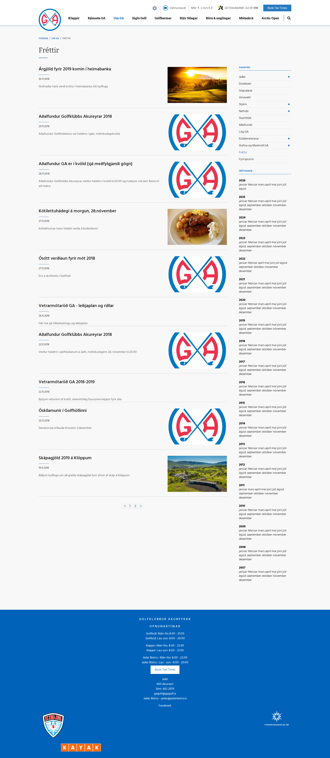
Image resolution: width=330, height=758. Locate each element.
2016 (242, 382)
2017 (242, 361)
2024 (242, 217)
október (267, 205)
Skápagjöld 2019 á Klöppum (65, 458)
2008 (242, 547)
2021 (242, 279)
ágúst (242, 188)
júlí (284, 184)
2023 (242, 238)
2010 (242, 506)
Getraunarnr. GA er (241, 8)
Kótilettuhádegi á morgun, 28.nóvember (77, 211)
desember (245, 209)
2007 (242, 567)
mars (261, 184)
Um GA (55, 38)
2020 (242, 300)
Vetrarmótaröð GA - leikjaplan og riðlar (76, 305)
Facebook (165, 705)
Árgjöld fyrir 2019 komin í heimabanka (75, 69)
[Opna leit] (289, 18)
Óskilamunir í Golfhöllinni (63, 410)
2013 (242, 444)
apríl (268, 184)
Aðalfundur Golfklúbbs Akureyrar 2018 (75, 116)
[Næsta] (141, 506)
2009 (242, 526)
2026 (242, 180)
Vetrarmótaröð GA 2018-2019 (67, 382)
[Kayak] (81, 747)
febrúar (253, 184)
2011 (242, 485)
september (254, 205)
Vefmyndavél (178, 8)
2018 (242, 341)
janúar (243, 184)
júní (280, 184)
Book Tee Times (165, 669)
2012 (242, 464)
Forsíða (43, 38)
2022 (242, 258)
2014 (242, 423)
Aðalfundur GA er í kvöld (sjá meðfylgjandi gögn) (85, 163)
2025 (242, 197)
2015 (242, 403)
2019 (242, 320)
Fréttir (66, 38)
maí (274, 184)
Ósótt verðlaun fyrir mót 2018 (67, 258)
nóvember (279, 205)
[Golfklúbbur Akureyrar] (50, 20)
